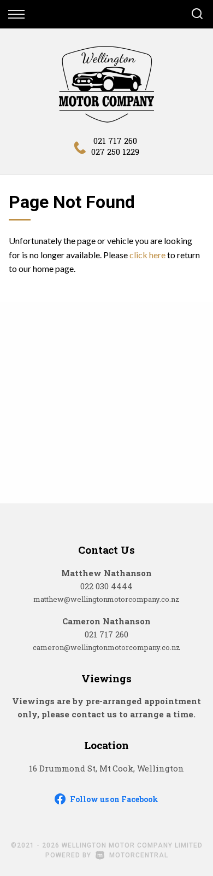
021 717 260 (115, 140)
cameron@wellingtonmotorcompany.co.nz (106, 647)
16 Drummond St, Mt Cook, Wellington (107, 768)
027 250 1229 (115, 151)
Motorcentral (138, 855)
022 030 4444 (106, 586)
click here (147, 255)
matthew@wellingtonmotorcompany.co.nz (106, 599)
